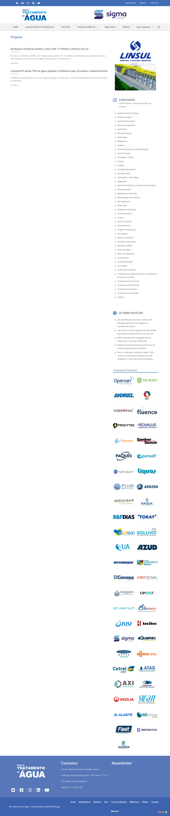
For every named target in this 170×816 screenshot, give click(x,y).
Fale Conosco (143, 27)
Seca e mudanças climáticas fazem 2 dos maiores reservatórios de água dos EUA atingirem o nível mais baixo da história (135, 355)
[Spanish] (166, 812)
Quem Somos (130, 3)
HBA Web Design (53, 807)
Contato (154, 3)
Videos (145, 802)
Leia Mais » (15, 63)
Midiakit (143, 3)
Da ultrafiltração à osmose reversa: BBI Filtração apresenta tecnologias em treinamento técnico (134, 323)
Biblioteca (110, 27)
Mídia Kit (115, 811)
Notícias (65, 27)
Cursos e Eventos (86, 27)
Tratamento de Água (20, 807)
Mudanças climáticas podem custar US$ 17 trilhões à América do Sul (49, 48)
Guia (106, 802)
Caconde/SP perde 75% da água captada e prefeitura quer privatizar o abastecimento (59, 70)
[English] (159, 812)
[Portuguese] (163, 812)
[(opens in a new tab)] (110, 14)
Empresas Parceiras (125, 370)
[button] (62, 15)
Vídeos (126, 27)
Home (15, 27)
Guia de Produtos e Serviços (40, 27)
